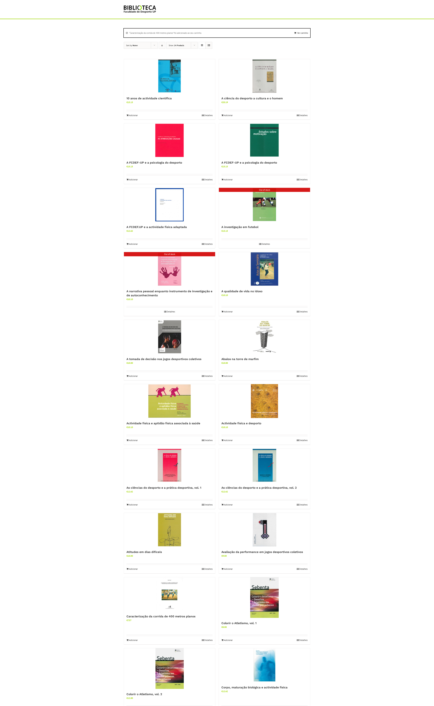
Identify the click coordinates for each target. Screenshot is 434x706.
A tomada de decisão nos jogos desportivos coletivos (163, 359)
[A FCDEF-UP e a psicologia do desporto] (169, 140)
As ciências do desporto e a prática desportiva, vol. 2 (259, 487)
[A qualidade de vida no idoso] (264, 269)
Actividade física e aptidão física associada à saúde (163, 423)
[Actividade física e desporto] (264, 401)
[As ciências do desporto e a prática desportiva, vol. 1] (169, 465)
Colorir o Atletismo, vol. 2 (144, 694)
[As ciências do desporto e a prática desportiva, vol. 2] (264, 465)
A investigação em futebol (239, 227)
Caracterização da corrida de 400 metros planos (160, 616)
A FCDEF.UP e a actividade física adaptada (156, 227)
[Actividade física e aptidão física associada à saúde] (169, 401)
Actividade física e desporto (241, 423)
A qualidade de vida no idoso (241, 291)
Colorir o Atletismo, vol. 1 (239, 623)
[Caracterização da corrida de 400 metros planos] (169, 594)
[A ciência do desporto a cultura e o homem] (264, 76)
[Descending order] (162, 45)
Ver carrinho (302, 33)
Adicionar (133, 115)
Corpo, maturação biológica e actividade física (254, 687)
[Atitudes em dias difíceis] (169, 530)
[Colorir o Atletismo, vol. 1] (264, 597)
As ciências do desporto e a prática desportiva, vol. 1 (163, 487)
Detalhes (208, 115)
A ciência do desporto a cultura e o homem (252, 98)
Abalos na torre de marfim (240, 359)
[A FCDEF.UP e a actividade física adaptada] (169, 205)
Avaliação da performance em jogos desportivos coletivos (262, 552)
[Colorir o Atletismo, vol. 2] (169, 668)
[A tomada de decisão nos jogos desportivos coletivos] (169, 337)
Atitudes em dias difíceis (144, 552)
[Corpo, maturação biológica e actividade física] (264, 665)
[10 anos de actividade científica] (169, 76)
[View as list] (208, 45)
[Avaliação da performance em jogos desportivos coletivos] (264, 530)
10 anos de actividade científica (149, 98)
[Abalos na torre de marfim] (264, 337)
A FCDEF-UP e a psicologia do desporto (154, 162)
